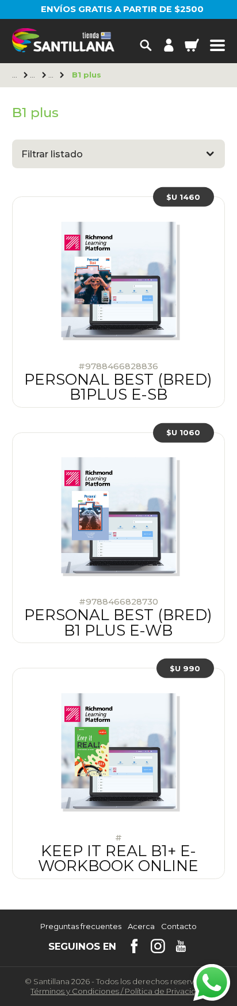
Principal (16, 75)
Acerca (141, 926)
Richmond (33, 75)
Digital (52, 75)
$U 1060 (183, 432)
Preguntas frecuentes (80, 926)
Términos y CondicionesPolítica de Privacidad (118, 991)
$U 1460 (183, 197)
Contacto (179, 926)
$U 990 (185, 668)
